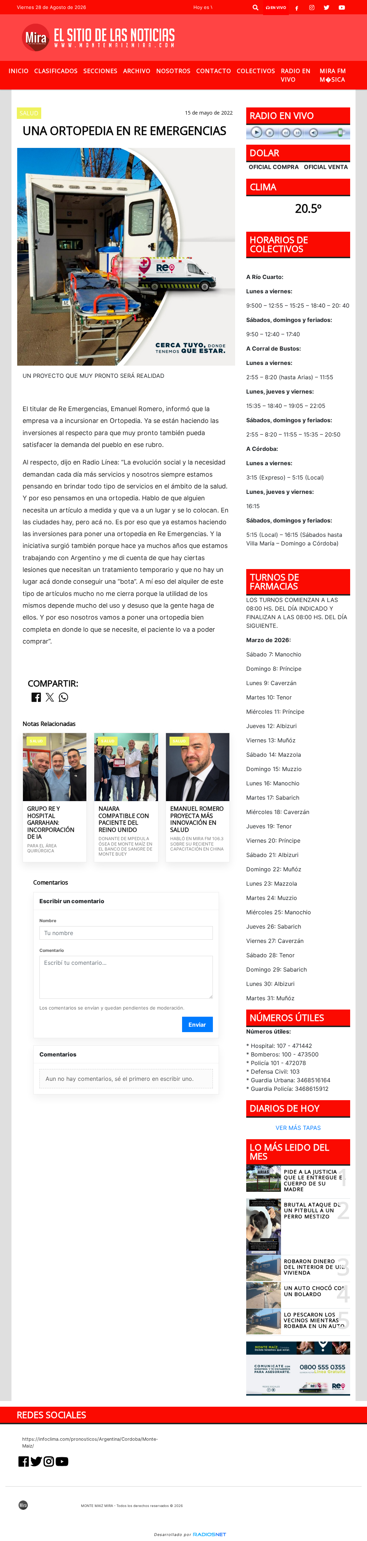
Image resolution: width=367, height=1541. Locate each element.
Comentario (51, 950)
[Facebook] (297, 7)
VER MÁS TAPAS (298, 1127)
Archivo (137, 71)
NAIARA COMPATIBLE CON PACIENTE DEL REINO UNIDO (124, 819)
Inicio (19, 71)
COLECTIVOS (256, 71)
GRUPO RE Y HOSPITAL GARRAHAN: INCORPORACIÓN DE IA (51, 823)
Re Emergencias (158, 95)
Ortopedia (114, 95)
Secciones (101, 71)
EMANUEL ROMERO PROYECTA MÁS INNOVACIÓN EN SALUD (197, 819)
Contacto (213, 71)
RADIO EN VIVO (296, 75)
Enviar (197, 1024)
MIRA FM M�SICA (333, 75)
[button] (255, 7)
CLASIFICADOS (56, 71)
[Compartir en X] (49, 698)
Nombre (47, 920)
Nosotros (173, 71)
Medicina (200, 95)
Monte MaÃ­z (251, 95)
